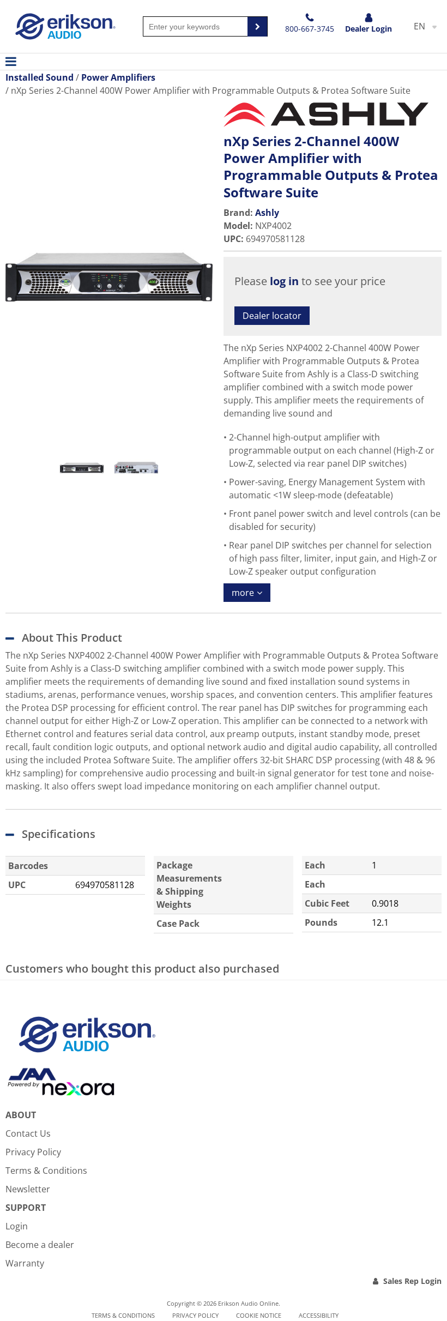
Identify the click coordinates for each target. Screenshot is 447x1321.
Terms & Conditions (46, 1171)
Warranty (24, 1263)
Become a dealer (39, 1245)
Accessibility (319, 1315)
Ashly (267, 213)
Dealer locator (272, 316)
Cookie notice (258, 1315)
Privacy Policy (33, 1152)
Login (16, 1226)
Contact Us (28, 1133)
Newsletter (27, 1189)
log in (284, 281)
